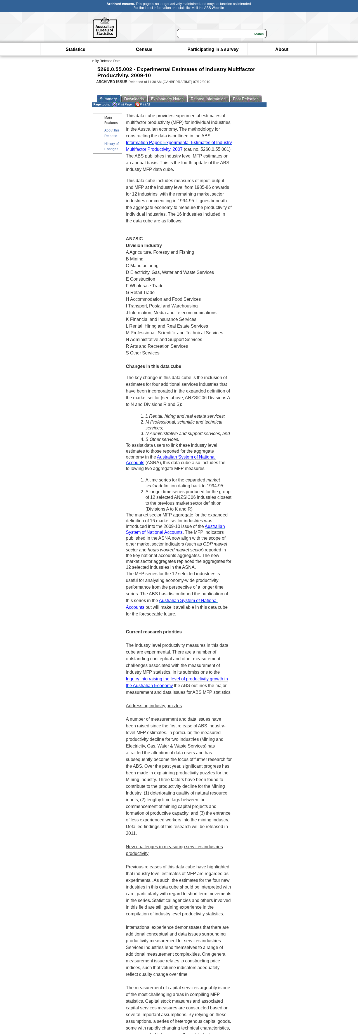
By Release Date (108, 61)
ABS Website (214, 8)
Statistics (75, 49)
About (281, 49)
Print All (145, 104)
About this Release (111, 133)
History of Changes (111, 146)
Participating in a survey (213, 49)
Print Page (124, 104)
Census (144, 49)
